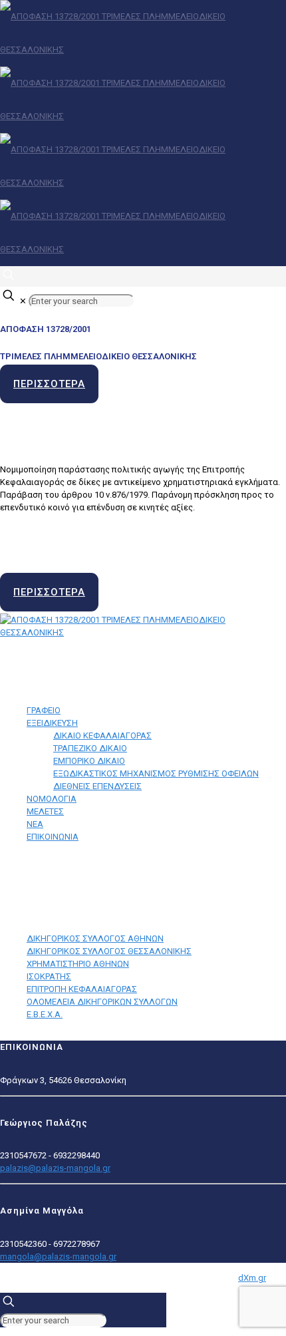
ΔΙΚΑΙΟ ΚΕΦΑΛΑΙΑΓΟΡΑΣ (102, 736)
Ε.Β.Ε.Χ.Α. (45, 1014)
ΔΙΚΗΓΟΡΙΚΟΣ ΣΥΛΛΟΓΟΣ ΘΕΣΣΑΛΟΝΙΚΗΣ (109, 951)
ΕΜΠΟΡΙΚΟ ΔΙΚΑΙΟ (89, 761)
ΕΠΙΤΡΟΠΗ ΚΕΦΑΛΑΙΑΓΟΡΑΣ (82, 989)
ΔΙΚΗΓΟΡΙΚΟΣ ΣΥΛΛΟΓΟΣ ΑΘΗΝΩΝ (95, 938)
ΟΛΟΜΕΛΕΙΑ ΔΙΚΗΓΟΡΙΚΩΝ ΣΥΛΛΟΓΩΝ (102, 1002)
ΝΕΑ (35, 824)
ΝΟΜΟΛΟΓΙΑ (51, 799)
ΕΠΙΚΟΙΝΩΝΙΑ (52, 837)
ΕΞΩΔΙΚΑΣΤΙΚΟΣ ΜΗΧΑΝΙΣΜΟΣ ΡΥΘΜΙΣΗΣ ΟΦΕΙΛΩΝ (156, 773)
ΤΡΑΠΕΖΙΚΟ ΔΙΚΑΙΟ (90, 748)
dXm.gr (252, 1278)
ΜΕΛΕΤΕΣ (45, 811)
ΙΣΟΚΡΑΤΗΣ (49, 976)
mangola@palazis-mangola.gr (58, 1256)
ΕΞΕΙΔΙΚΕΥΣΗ (52, 723)
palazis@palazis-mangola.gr (55, 1168)
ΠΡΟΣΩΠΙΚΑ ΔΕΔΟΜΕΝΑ (51, 873)
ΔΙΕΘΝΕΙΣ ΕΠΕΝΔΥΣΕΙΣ (97, 786)
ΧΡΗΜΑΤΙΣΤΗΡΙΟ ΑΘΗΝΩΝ (78, 964)
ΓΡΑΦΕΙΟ (44, 710)
